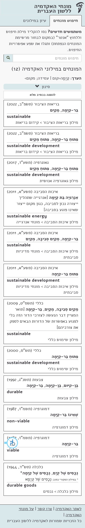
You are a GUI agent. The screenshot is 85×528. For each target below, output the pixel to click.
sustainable (19, 116)
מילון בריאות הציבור (60, 122)
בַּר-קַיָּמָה (70, 110)
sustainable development (33, 145)
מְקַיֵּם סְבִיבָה (48, 239)
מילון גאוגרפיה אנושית (59, 181)
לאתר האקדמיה (68, 509)
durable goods (21, 485)
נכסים (48, 491)
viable (13, 450)
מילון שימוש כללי (63, 339)
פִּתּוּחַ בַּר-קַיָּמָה (65, 139)
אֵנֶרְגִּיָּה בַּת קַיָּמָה (63, 197)
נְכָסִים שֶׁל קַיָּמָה (36, 473)
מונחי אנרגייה (28, 222)
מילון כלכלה (67, 491)
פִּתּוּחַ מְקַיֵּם (39, 139)
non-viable (18, 421)
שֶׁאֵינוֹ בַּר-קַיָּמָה (64, 414)
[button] (11, 443)
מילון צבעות (67, 398)
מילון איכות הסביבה (61, 222)
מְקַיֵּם (54, 110)
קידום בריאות (27, 122)
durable (15, 392)
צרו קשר (44, 509)
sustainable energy (27, 216)
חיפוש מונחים (65, 20)
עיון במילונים (34, 20)
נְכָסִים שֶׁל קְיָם (65, 473)
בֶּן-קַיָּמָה (53, 385)
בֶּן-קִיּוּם (71, 385)
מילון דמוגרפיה (65, 427)
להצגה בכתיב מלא (42, 94)
